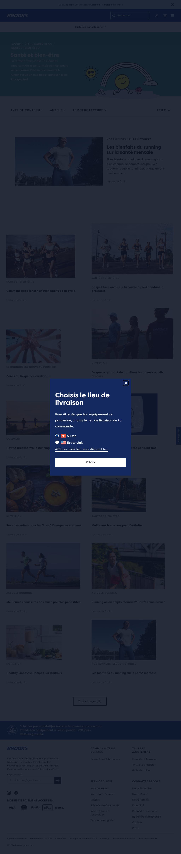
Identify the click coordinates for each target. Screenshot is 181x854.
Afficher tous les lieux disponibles (81, 449)
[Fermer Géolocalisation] (126, 383)
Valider (90, 462)
